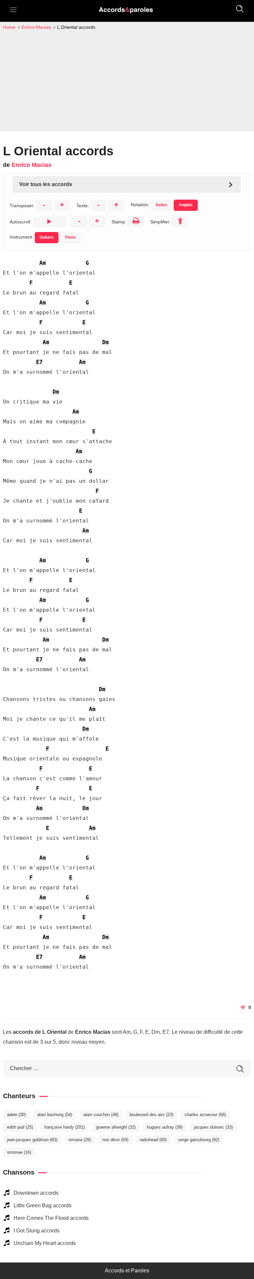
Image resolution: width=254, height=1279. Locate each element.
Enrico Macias (32, 165)
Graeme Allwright (116, 1127)
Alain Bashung (54, 1114)
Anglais (186, 205)
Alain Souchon (100, 1114)
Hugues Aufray (165, 1127)
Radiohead (153, 1139)
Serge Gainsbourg (198, 1139)
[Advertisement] (127, 80)
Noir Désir (115, 1139)
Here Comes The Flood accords (51, 1218)
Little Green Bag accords (42, 1205)
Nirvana (79, 1139)
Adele (16, 1114)
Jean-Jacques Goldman (32, 1139)
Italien (161, 205)
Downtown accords (36, 1193)
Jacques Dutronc (213, 1127)
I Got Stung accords (37, 1230)
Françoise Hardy (64, 1127)
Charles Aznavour (205, 1114)
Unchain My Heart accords (45, 1243)
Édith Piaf (20, 1127)
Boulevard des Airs (151, 1114)
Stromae (19, 1152)
